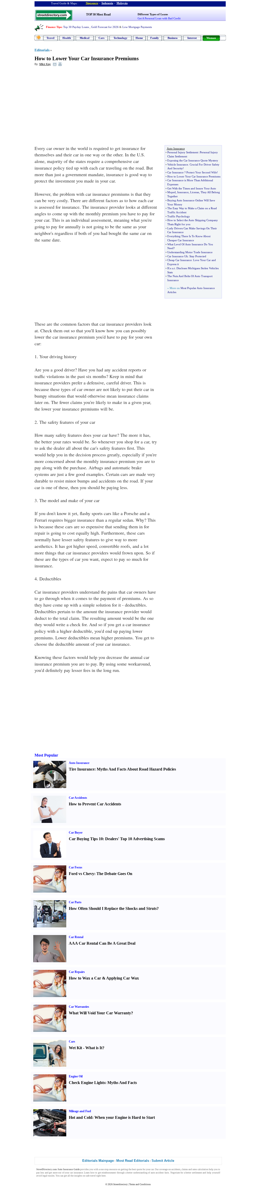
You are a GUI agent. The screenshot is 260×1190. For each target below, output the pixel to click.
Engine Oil (76, 1076)
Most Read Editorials (132, 1161)
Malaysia (122, 3)
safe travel (91, 1175)
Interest (192, 37)
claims (185, 1169)
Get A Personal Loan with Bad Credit (159, 18)
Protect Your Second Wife (201, 172)
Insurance (183, 192)
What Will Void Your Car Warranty (100, 1013)
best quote (137, 1169)
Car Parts (75, 902)
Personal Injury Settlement (182, 152)
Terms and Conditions (140, 1184)
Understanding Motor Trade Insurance (190, 252)
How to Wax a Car (85, 978)
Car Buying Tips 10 (86, 839)
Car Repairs (77, 972)
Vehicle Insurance (177, 164)
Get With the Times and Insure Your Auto (191, 188)
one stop (104, 1169)
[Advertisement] (76, 107)
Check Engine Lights (87, 1082)
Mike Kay (45, 64)
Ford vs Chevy (81, 873)
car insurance (76, 1172)
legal (44, 1175)
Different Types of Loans (153, 14)
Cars (101, 37)
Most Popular (46, 755)
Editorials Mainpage (98, 1161)
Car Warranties (79, 1006)
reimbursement (109, 1172)
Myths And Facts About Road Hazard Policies (136, 769)
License (194, 192)
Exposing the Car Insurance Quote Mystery (192, 160)
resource (113, 1169)
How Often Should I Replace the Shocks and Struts (113, 908)
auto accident (157, 1172)
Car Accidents (78, 798)
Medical (84, 37)
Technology (120, 37)
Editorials (42, 50)
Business (172, 37)
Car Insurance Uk (177, 256)
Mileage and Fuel (80, 1111)
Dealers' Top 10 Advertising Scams (135, 839)
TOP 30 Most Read (98, 14)
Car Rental (76, 937)
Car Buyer (76, 832)
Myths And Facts (122, 1082)
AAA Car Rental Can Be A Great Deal (102, 943)
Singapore (92, 3)
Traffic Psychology (178, 216)
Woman (211, 37)
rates (194, 1169)
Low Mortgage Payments (137, 26)
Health (66, 37)
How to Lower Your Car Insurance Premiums (87, 58)
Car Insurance (175, 172)
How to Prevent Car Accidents (95, 804)
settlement (197, 1172)
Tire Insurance (81, 769)
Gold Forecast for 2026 (105, 26)
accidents (176, 1169)
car (152, 1169)
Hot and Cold (80, 1117)
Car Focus (75, 867)
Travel (50, 37)
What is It (93, 1048)
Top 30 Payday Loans (76, 26)
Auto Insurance (79, 763)
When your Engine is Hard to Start (124, 1117)
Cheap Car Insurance (179, 260)
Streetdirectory (120, 1184)
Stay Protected (197, 256)
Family (154, 37)
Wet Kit (75, 1048)
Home (139, 37)
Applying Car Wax (122, 978)
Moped (171, 192)
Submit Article (163, 1161)
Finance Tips (53, 26)
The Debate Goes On (114, 873)
